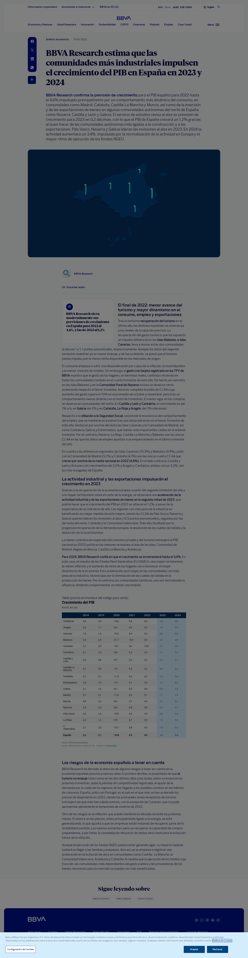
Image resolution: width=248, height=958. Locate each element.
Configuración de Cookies (20, 949)
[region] (124, 945)
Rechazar (217, 949)
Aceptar (194, 949)
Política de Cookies (222, 940)
